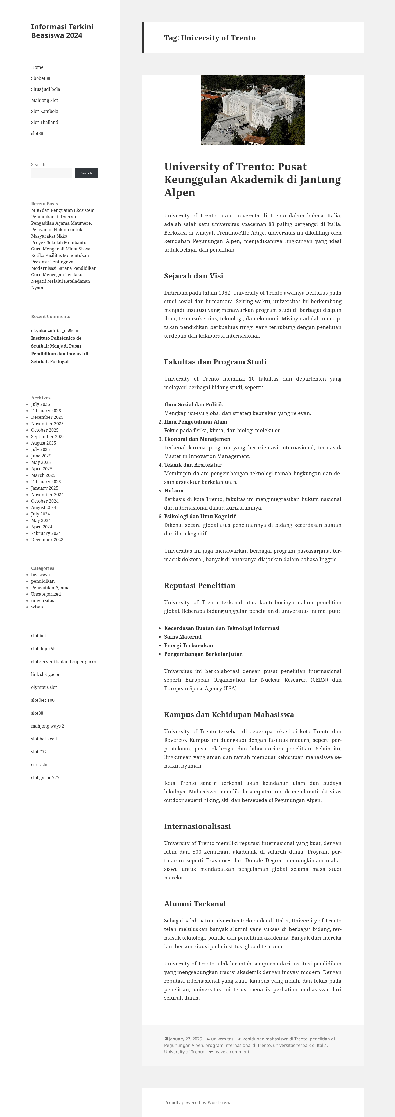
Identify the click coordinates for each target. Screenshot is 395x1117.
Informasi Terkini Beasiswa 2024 (62, 31)
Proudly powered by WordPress (197, 1102)
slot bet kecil (44, 739)
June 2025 (41, 456)
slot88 (37, 133)
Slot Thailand (44, 122)
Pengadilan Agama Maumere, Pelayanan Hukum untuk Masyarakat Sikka (61, 229)
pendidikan (43, 581)
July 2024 (40, 514)
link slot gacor (45, 674)
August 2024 (43, 507)
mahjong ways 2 (47, 726)
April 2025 (41, 469)
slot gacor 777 (45, 778)
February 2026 (46, 411)
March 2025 (43, 475)
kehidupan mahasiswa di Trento (275, 1039)
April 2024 (41, 527)
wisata (38, 607)
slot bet (38, 636)
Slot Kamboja (44, 111)
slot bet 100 (43, 700)
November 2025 (47, 424)
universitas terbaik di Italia (300, 1045)
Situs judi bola (45, 89)
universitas (42, 600)
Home (37, 67)
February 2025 (46, 482)
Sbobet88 (40, 78)
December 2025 (47, 417)
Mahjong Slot (44, 100)
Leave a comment (231, 1052)
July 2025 (40, 449)
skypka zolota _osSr (52, 331)
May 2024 (41, 520)
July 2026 (40, 404)
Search (38, 164)
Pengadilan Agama (50, 587)
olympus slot (44, 687)
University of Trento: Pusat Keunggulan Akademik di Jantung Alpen (252, 179)
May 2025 (41, 462)
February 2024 (46, 533)
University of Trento (184, 1052)
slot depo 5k (43, 648)
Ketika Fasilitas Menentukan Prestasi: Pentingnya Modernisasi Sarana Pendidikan (63, 261)
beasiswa (40, 575)
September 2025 (48, 436)
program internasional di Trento (238, 1045)
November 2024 (47, 494)
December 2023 (47, 540)
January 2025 (44, 488)
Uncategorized (46, 594)
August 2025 (43, 443)
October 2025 (45, 430)
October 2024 (45, 501)
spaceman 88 (258, 224)
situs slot (40, 765)
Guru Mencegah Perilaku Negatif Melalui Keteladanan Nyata (60, 281)
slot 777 (39, 752)
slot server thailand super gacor (64, 661)
